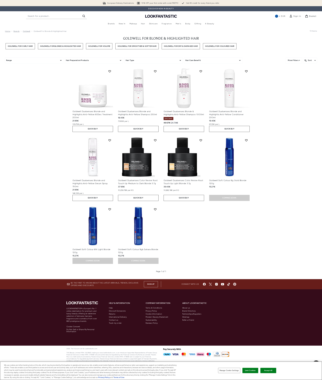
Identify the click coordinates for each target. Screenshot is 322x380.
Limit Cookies (250, 370)
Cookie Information (154, 314)
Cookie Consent (73, 327)
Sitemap (185, 317)
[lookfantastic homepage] (161, 16)
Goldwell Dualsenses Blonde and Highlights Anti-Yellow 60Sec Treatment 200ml (92, 114)
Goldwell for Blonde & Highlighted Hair (161, 38)
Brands (16, 31)
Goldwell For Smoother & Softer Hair (137, 46)
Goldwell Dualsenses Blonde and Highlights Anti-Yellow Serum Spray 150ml (90, 183)
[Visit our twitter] (210, 284)
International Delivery (118, 317)
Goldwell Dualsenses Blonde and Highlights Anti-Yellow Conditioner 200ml (226, 114)
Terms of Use (118, 377)
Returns (112, 314)
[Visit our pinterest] (235, 284)
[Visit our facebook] (204, 284)
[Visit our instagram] (216, 284)
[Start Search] (83, 16)
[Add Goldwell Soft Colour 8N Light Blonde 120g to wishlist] (110, 209)
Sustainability (151, 320)
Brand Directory (189, 311)
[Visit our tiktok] (229, 284)
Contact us (113, 320)
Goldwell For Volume (99, 46)
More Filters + (294, 60)
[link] (295, 16)
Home (7, 31)
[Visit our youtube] (223, 284)
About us (186, 308)
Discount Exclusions (117, 311)
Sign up (150, 284)
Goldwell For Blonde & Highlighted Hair (60, 46)
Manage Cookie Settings (229, 370)
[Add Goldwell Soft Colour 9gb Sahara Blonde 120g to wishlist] (155, 209)
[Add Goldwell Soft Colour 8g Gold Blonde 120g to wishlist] (246, 140)
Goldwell (26, 31)
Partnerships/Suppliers (191, 314)
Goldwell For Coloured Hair (219, 46)
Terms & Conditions (154, 308)
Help (111, 308)
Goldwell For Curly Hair (20, 46)
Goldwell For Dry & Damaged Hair (181, 46)
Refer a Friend (188, 320)
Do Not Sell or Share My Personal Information (80, 331)
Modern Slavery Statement (157, 317)
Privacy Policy (151, 311)
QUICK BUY (93, 129)
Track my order (115, 323)
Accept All (268, 370)
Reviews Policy (152, 323)
